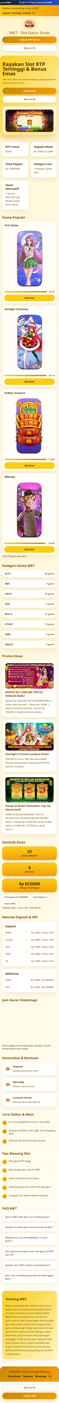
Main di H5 (29, 48)
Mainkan (29, 297)
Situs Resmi (14, 1376)
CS (34, 13)
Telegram (6, 13)
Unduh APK (29, 90)
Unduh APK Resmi (29, 39)
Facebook (27, 13)
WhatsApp (16, 13)
